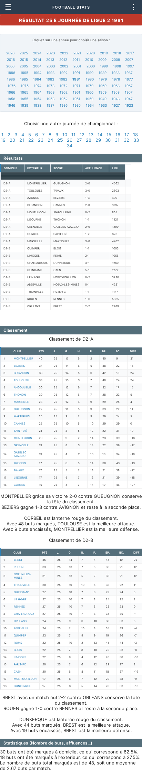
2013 (50, 59)
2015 (24, 59)
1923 (129, 105)
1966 (11, 92)
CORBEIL (20, 484)
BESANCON (21, 373)
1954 (37, 99)
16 (117, 134)
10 (64, 134)
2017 (130, 53)
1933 (103, 105)
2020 (91, 53)
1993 (50, 73)
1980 (90, 79)
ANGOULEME (22, 387)
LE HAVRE (20, 599)
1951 (76, 99)
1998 (117, 66)
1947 (129, 99)
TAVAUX (19, 470)
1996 (11, 73)
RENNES (19, 606)
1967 (129, 86)
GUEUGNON (22, 409)
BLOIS (18, 650)
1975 (25, 86)
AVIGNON (20, 463)
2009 (102, 59)
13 (91, 134)
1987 (129, 73)
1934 (90, 105)
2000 (91, 66)
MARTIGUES (22, 416)
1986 (11, 79)
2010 (89, 59)
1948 (116, 99)
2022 (64, 53)
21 (21, 140)
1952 (64, 99)
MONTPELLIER (23, 358)
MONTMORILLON (25, 679)
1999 (104, 66)
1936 (64, 105)
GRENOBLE (21, 445)
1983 (50, 79)
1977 (129, 79)
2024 (37, 53)
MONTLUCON (23, 438)
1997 (130, 66)
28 (88, 140)
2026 (10, 53)
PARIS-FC (20, 664)
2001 (77, 66)
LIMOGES (20, 657)
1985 (24, 79)
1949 (102, 99)
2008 (116, 59)
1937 (50, 105)
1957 (129, 92)
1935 (77, 105)
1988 (116, 73)
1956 (11, 99)
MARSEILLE (21, 402)
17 (126, 134)
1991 (76, 73)
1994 (37, 73)
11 (73, 134)
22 (31, 140)
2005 (24, 66)
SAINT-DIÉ (20, 430)
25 (60, 140)
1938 (37, 105)
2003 (51, 66)
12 (82, 134)
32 (126, 140)
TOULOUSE (21, 380)
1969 (102, 86)
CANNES (19, 423)
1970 (89, 86)
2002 (64, 66)
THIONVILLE (22, 585)
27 (79, 140)
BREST (18, 559)
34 (69, 145)
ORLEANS (20, 621)
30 (108, 140)
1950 (89, 99)
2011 (76, 59)
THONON (20, 394)
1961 (76, 92)
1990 (89, 73)
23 (40, 140)
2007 (129, 59)
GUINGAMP (21, 592)
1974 (37, 86)
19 (3, 140)
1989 (102, 73)
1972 (64, 86)
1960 (89, 92)
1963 (50, 92)
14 (100, 134)
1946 (11, 105)
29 (98, 140)
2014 (37, 59)
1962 (64, 92)
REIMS (18, 642)
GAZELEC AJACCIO (20, 454)
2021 (77, 53)
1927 (116, 105)
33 (136, 140)
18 (135, 134)
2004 (37, 66)
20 (12, 140)
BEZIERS (19, 365)
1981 (76, 79)
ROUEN (18, 567)
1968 (116, 86)
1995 (24, 73)
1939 (24, 105)
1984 (37, 79)
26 (69, 140)
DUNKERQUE (22, 686)
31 (117, 140)
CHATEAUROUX (24, 613)
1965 (24, 92)
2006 (10, 66)
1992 (64, 73)
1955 (24, 99)
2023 (51, 53)
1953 (50, 99)
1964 (37, 92)
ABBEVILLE (21, 628)
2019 (104, 53)
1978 (116, 79)
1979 (103, 79)
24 (50, 140)
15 (108, 134)
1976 (12, 86)
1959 (102, 92)
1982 (63, 79)
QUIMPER (20, 635)
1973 (50, 86)
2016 (11, 59)
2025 (24, 53)
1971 (76, 86)
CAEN (17, 671)
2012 (63, 59)
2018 (117, 53)
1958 (116, 92)
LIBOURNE (21, 477)
